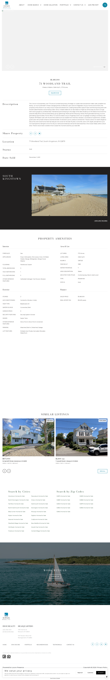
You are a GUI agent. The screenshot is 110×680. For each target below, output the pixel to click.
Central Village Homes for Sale (40, 531)
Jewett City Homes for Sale (39, 527)
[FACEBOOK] (92, 644)
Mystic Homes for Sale (15, 515)
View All (102, 471)
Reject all (80, 672)
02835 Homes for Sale (86, 496)
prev (8, 67)
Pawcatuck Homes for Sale (39, 496)
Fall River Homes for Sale (16, 504)
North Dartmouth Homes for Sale (18, 508)
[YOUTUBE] (105, 644)
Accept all (100, 672)
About (21, 5)
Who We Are (15, 644)
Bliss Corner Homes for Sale (16, 511)
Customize (90, 672)
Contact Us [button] (55, 576)
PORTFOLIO (28, 644)
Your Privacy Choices (55, 678)
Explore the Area (101, 221)
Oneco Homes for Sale (38, 500)
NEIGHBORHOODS (42, 644)
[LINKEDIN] (101, 644)
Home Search (33, 5)
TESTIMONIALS (57, 644)
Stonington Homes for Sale (39, 508)
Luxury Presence (18, 667)
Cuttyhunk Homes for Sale (39, 519)
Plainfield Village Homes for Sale (18, 523)
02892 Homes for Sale (86, 508)
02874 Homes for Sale (63, 496)
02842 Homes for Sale (63, 511)
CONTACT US (70, 644)
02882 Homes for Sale (86, 500)
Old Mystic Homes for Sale (16, 527)
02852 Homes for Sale (63, 508)
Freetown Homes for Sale (16, 531)
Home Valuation (50, 5)
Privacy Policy (102, 667)
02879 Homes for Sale (86, 504)
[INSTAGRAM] (97, 644)
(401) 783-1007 (93, 5)
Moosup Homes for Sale (38, 511)
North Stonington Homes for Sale (18, 500)
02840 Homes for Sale (63, 504)
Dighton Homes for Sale (38, 515)
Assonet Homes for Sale (15, 519)
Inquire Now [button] (55, 93)
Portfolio (64, 5)
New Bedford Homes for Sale (40, 523)
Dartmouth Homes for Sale (39, 504)
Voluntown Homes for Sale (16, 496)
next (12, 67)
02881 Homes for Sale (63, 500)
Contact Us (78, 5)
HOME (5, 644)
